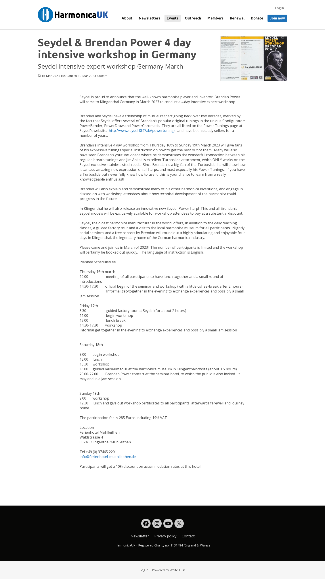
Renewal (237, 18)
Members (215, 18)
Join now (277, 18)
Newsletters (149, 18)
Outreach (193, 18)
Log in (279, 8)
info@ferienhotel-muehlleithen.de (108, 456)
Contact (188, 536)
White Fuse (178, 570)
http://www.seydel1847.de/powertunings (142, 130)
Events (172, 18)
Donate (257, 18)
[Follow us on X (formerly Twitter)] (179, 523)
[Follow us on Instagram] (157, 523)
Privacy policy (165, 536)
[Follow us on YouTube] (168, 523)
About (127, 18)
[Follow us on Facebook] (146, 523)
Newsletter (140, 536)
